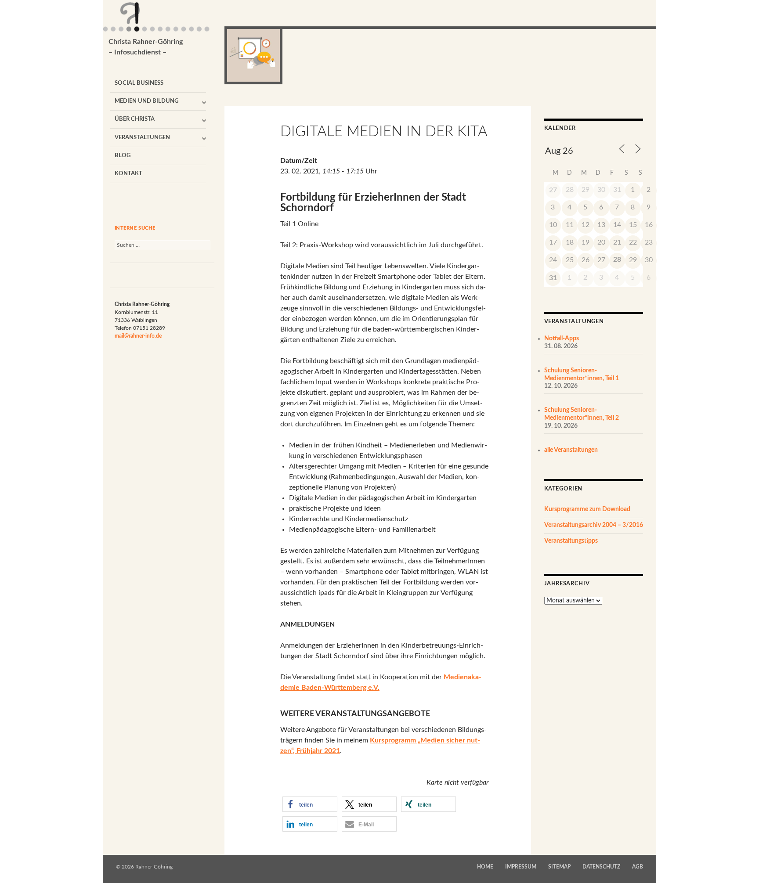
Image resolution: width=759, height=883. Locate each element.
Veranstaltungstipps (571, 541)
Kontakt (128, 174)
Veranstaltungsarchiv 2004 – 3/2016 (593, 525)
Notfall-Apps (561, 338)
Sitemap (559, 866)
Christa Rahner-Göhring (145, 47)
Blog (122, 156)
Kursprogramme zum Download (587, 509)
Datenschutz (601, 866)
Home (485, 866)
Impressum (520, 866)
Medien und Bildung (146, 101)
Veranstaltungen (142, 138)
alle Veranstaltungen (571, 450)
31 (553, 277)
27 (553, 190)
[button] (309, 804)
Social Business (139, 83)
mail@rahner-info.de (138, 336)
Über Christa (135, 119)
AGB (637, 866)
